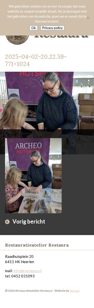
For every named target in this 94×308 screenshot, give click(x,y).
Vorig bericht (29, 221)
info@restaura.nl (28, 270)
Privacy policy (52, 28)
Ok (33, 28)
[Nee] (87, 17)
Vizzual (74, 290)
